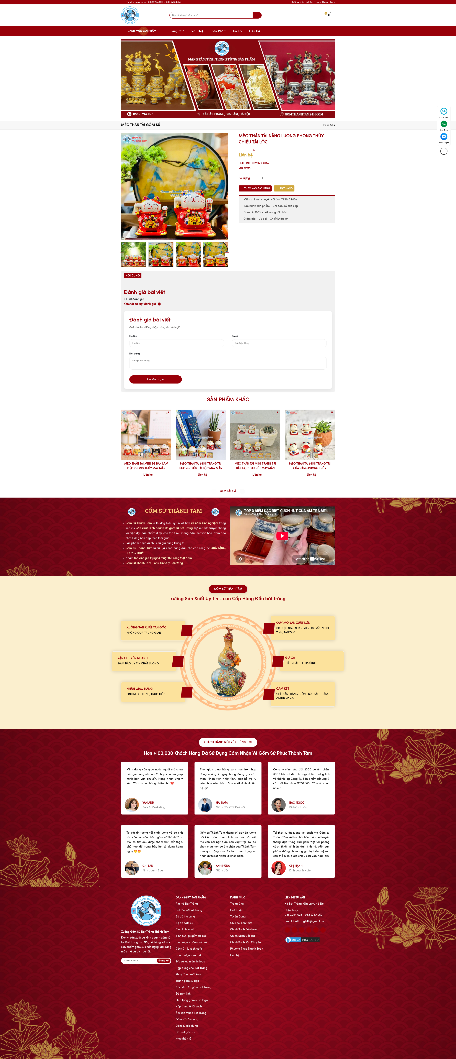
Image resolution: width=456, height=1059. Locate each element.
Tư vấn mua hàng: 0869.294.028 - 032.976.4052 (153, 2)
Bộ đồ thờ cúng (185, 916)
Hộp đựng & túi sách (189, 1006)
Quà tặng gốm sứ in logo (192, 1000)
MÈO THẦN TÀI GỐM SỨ (140, 125)
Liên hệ (234, 955)
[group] (228, 78)
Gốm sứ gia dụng (187, 1026)
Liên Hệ (254, 31)
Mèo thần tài (184, 1038)
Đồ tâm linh (183, 993)
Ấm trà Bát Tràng (187, 903)
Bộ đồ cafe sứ (184, 923)
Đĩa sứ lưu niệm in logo (190, 961)
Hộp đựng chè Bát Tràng (191, 968)
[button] (122, 254)
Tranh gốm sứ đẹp (187, 981)
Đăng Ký (164, 960)
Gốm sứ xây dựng (187, 1019)
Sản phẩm (219, 31)
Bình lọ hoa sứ (185, 929)
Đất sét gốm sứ (185, 1032)
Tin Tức (238, 31)
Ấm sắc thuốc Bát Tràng (191, 1013)
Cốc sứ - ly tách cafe (189, 948)
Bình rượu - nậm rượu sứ (191, 942)
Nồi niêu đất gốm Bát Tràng (193, 987)
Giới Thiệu (198, 31)
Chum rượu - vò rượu (189, 955)
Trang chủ (329, 125)
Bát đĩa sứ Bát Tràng (189, 910)
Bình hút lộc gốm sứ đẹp (191, 936)
